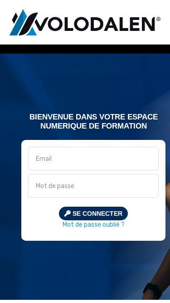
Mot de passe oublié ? (94, 224)
